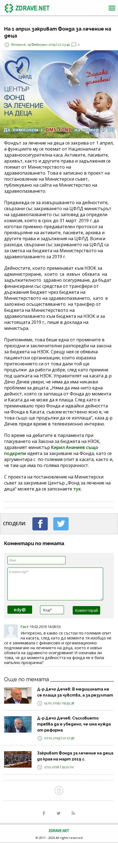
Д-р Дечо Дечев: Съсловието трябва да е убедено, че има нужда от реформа (74, 724)
